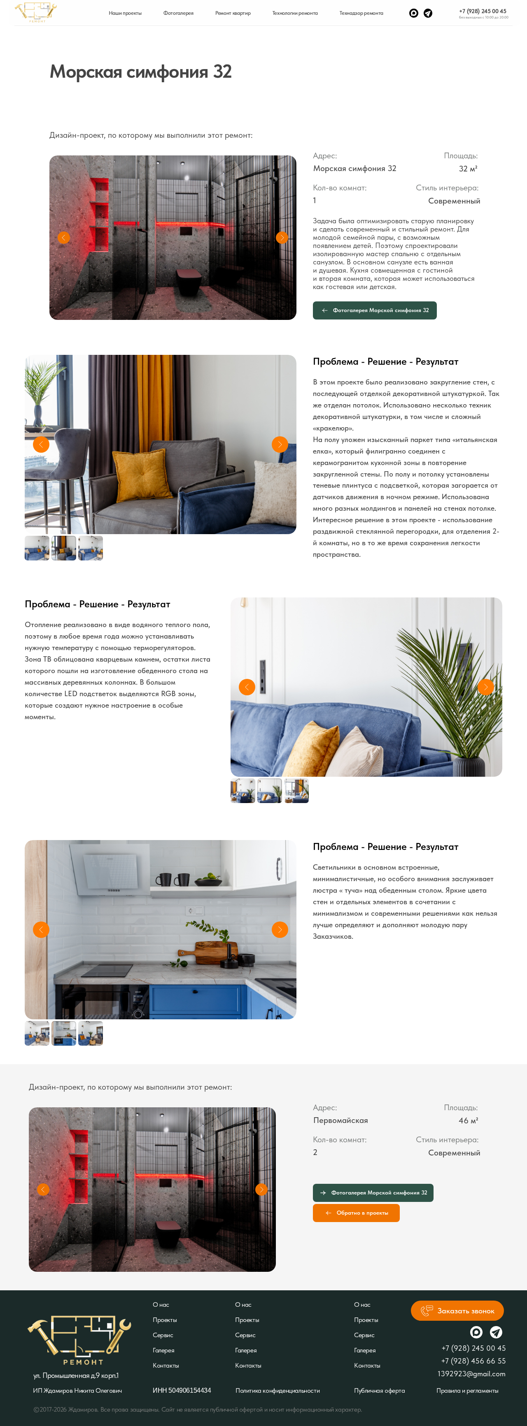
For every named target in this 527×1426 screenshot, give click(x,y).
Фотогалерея (178, 13)
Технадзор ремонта (361, 13)
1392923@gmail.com (472, 1373)
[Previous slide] (41, 444)
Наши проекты (125, 13)
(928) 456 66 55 (478, 1361)
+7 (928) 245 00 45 (482, 11)
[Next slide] (280, 444)
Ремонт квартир (233, 13)
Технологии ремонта (295, 13)
